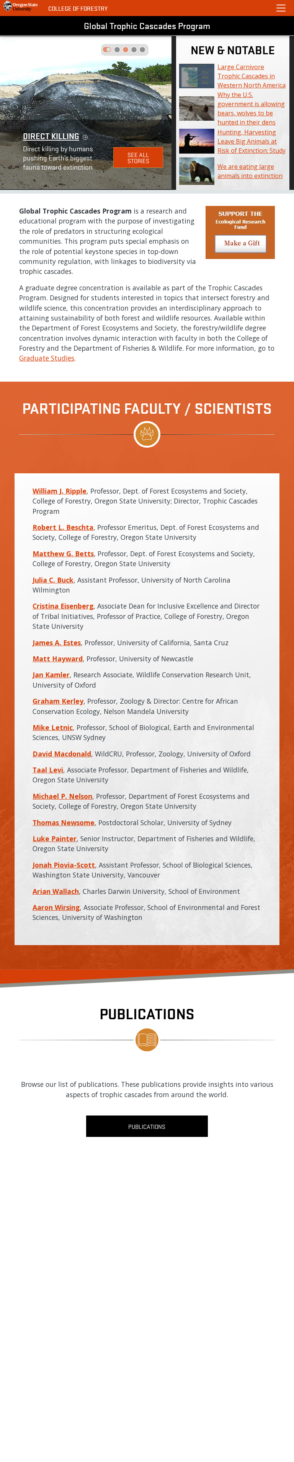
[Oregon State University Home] (21, 6)
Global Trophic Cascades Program (147, 25)
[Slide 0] (117, 50)
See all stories (138, 157)
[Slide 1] (125, 50)
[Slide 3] (142, 50)
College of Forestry (78, 8)
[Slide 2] (134, 50)
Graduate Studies (46, 358)
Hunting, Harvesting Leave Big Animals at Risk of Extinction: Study (251, 141)
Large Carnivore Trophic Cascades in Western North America (251, 76)
